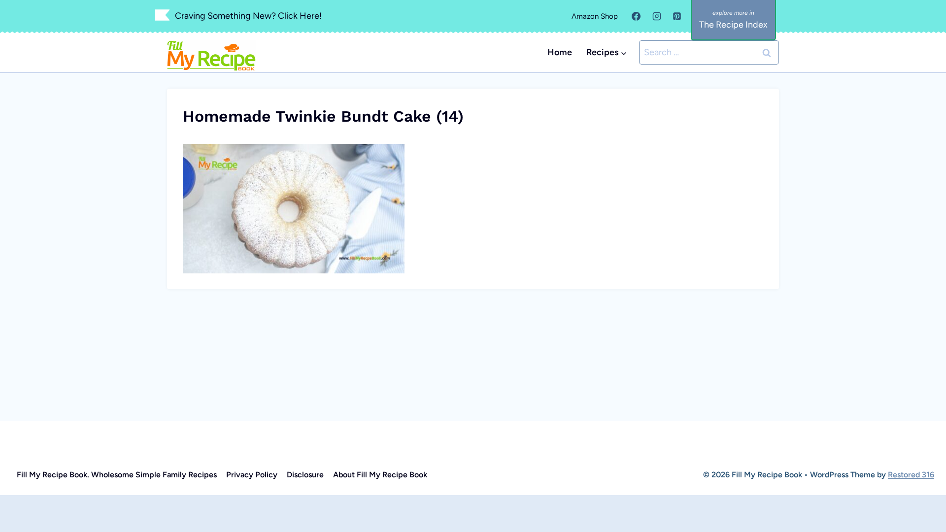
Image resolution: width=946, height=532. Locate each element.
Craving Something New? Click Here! (248, 15)
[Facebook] (636, 16)
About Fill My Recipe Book (380, 474)
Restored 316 (911, 474)
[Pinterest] (677, 16)
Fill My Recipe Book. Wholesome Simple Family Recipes (117, 474)
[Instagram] (657, 16)
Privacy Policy (251, 474)
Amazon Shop (595, 16)
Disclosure (305, 474)
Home (559, 52)
